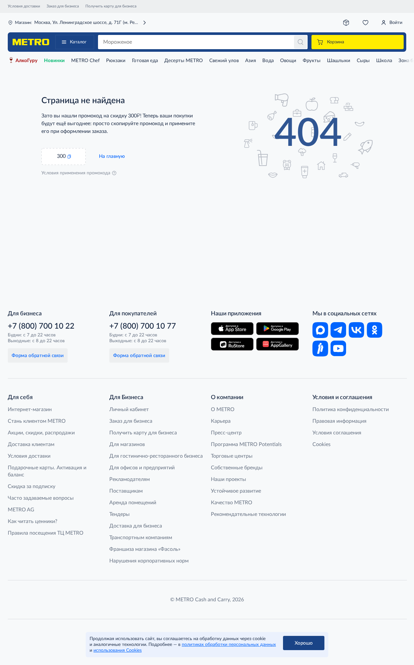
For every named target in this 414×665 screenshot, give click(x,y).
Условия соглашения (336, 432)
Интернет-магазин (30, 409)
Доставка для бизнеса (135, 526)
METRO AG (21, 509)
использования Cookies (117, 650)
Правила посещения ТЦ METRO (45, 533)
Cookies (321, 444)
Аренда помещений (132, 502)
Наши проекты (228, 479)
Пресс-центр (226, 432)
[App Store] (232, 328)
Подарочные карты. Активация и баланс (47, 471)
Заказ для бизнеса (63, 6)
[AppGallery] (277, 344)
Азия (250, 60)
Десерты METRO (183, 60)
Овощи (288, 60)
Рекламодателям (129, 479)
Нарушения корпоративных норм (149, 560)
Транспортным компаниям (140, 537)
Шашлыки (338, 60)
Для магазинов (127, 444)
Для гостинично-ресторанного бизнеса (156, 456)
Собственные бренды (237, 467)
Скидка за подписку (31, 486)
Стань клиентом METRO (37, 421)
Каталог (78, 42)
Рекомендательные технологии (248, 514)
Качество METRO (231, 502)
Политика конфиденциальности (350, 409)
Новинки (54, 60)
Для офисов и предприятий (142, 467)
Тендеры (119, 514)
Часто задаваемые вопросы (41, 498)
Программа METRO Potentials (246, 444)
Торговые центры (232, 456)
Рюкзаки (115, 60)
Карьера (221, 421)
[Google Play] (277, 328)
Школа (384, 60)
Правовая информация (339, 421)
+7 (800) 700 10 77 (142, 326)
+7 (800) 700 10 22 (41, 326)
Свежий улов (224, 60)
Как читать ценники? (32, 521)
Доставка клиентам (31, 444)
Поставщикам (126, 491)
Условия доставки (24, 6)
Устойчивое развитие (236, 491)
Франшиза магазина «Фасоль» (144, 549)
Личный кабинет (129, 409)
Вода (268, 60)
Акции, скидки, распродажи (41, 432)
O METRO (222, 409)
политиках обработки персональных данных (229, 644)
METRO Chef (85, 60)
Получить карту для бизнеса (110, 6)
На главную (112, 156)
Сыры (363, 60)
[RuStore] (232, 344)
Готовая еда (145, 60)
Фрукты (312, 60)
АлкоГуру (27, 60)
